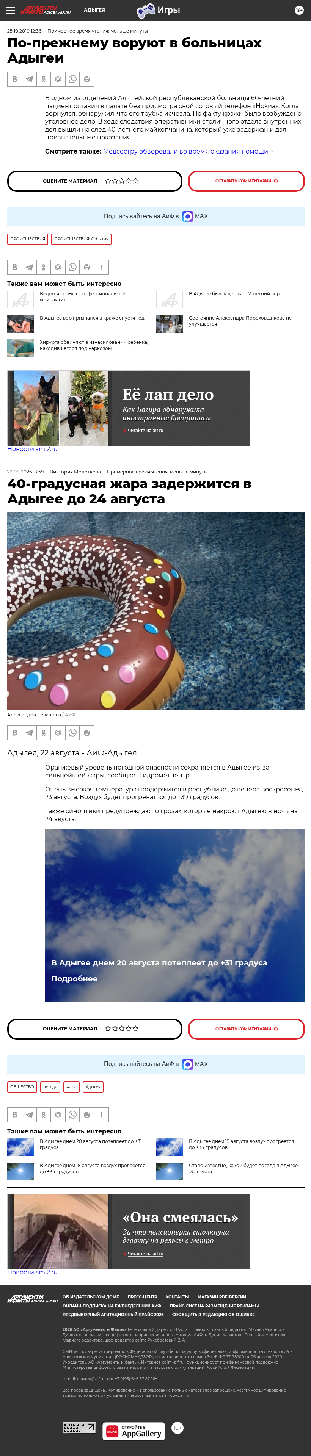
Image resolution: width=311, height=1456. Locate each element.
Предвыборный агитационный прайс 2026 (113, 1314)
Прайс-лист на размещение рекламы (214, 1306)
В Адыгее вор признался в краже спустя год (92, 318)
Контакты (177, 1297)
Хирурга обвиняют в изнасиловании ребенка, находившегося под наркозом (94, 345)
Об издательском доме (91, 1297)
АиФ (70, 715)
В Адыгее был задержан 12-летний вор (234, 293)
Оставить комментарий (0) (246, 181)
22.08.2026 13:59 (25, 472)
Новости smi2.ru (32, 449)
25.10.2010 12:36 (24, 31)
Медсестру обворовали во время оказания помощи (185, 151)
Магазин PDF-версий (222, 1297)
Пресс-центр (142, 1297)
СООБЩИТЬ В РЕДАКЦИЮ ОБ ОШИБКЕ (213, 1314)
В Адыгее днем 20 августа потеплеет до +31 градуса (159, 962)
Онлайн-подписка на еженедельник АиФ (112, 1306)
